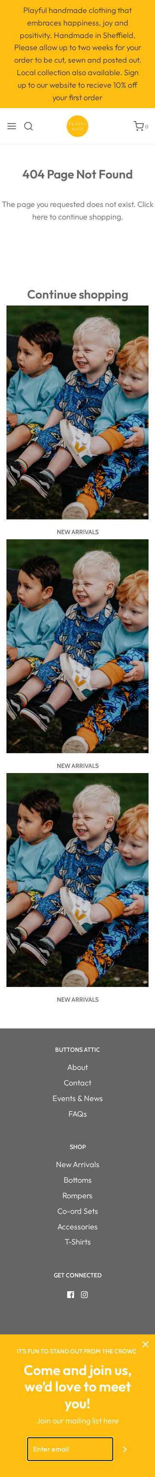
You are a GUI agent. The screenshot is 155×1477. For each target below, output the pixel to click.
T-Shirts (78, 1242)
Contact (77, 1083)
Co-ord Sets (77, 1211)
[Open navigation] (11, 126)
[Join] (125, 1449)
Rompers (77, 1195)
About (77, 1067)
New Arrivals (78, 532)
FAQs (77, 1114)
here (40, 217)
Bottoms (78, 1180)
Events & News (78, 1098)
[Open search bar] (31, 126)
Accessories (77, 1227)
